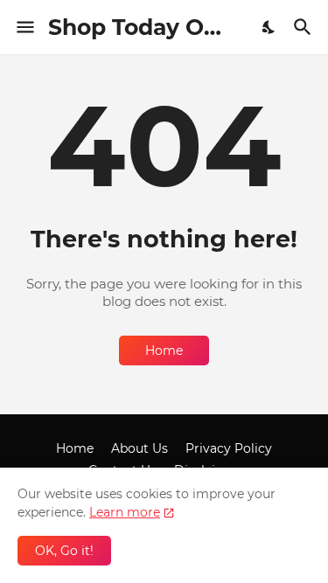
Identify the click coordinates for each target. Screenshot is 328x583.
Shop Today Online (155, 27)
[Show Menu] (24, 27)
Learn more (124, 512)
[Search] (305, 27)
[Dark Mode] (269, 27)
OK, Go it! (64, 551)
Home (164, 350)
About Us (139, 448)
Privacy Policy (228, 448)
